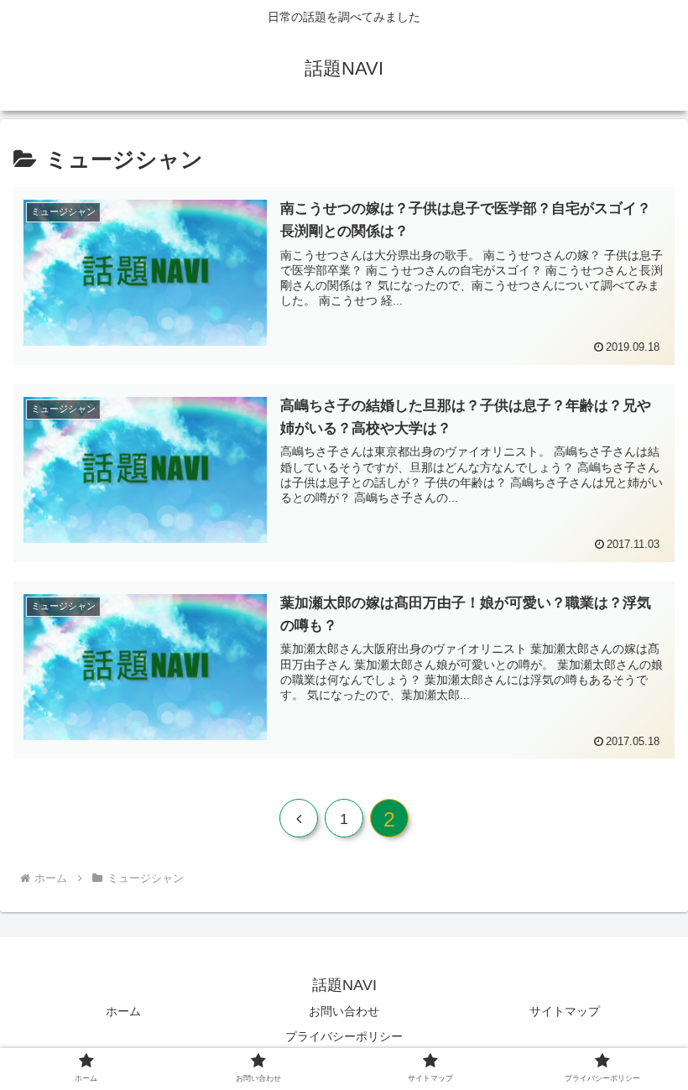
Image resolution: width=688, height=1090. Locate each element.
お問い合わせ (344, 1011)
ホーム (123, 1011)
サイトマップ (564, 1011)
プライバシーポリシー (344, 1036)
